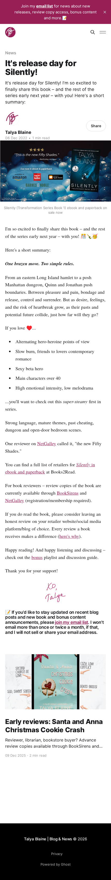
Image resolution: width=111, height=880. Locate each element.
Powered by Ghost (56, 864)
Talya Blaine (18, 132)
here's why (69, 536)
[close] (105, 12)
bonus (37, 557)
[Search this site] (93, 32)
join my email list (71, 622)
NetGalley (46, 443)
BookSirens (67, 493)
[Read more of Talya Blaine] (12, 118)
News (10, 52)
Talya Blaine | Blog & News (48, 838)
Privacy (56, 854)
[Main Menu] (103, 32)
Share (96, 126)
